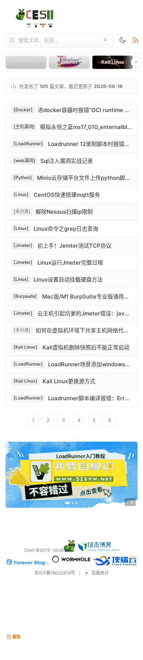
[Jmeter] (23, 245)
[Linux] (21, 194)
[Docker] (23, 109)
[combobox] (58, 40)
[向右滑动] (136, 62)
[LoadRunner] (28, 143)
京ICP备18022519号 (54, 573)
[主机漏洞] (24, 126)
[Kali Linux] (25, 347)
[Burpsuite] (25, 296)
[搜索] (105, 40)
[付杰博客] (99, 550)
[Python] (23, 177)
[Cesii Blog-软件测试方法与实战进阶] (31, 17)
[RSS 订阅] (135, 40)
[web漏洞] (24, 160)
